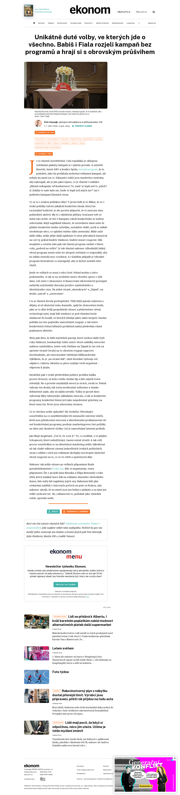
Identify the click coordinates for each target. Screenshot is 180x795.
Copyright (28, 769)
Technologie (75, 23)
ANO (49, 143)
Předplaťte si (124, 12)
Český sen (58, 468)
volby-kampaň (52, 139)
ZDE (87, 597)
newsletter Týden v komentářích (48, 147)
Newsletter (107, 770)
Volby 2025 (40, 139)
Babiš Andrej (76, 139)
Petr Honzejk (51, 122)
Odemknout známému (77, 511)
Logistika (131, 23)
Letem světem (63, 648)
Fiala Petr (64, 139)
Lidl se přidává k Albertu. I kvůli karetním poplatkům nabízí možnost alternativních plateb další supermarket (82, 621)
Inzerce (79, 779)
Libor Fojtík (44, 116)
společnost (40, 143)
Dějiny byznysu (102, 23)
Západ (74, 143)
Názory (41, 23)
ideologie (65, 143)
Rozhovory (62, 23)
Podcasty (88, 23)
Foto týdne (60, 672)
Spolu (56, 143)
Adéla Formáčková (104, 779)
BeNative (152, 23)
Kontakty (80, 766)
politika (99, 139)
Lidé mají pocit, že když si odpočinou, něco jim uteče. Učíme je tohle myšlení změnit (79, 727)
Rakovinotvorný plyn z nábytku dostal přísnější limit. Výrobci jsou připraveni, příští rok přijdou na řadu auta (82, 695)
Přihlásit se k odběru (66, 585)
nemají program (88, 169)
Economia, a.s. (47, 769)
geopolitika (88, 139)
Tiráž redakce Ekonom (85, 770)
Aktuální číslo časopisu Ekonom (43, 10)
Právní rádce (117, 23)
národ (82, 143)
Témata (51, 23)
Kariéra (106, 766)
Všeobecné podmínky (111, 773)
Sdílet (55, 511)
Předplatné (81, 773)
